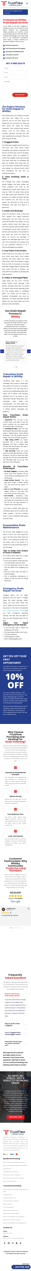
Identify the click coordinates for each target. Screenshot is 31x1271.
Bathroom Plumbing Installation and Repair (15, 1163)
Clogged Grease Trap (9, 1196)
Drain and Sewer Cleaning (10, 1199)
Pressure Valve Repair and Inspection (13, 1214)
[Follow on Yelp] (20, 1241)
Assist (23, 1063)
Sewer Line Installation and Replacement (14, 1221)
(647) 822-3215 (7, 1231)
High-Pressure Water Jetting (11, 1211)
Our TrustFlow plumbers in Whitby (14, 608)
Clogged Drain (7, 1193)
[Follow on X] (12, 1241)
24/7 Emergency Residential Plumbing (13, 1160)
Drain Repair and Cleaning (10, 1170)
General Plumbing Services (10, 1208)
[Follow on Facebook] (4, 1241)
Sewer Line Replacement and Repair (13, 1176)
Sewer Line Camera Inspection (11, 1173)
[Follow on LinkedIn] (16, 1241)
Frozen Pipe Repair (8, 1205)
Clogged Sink (7, 1166)
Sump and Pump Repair (10, 1179)
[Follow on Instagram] (8, 1241)
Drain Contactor (7, 1202)
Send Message (19, 95)
